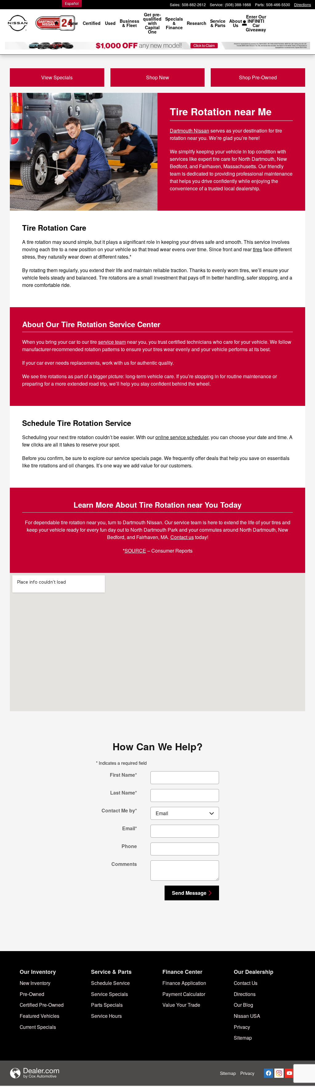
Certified (92, 23)
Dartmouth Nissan (189, 130)
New (73, 23)
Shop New (157, 77)
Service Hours (106, 1015)
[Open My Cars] (242, 23)
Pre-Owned (32, 993)
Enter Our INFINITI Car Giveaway (256, 23)
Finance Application (184, 982)
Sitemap (243, 1037)
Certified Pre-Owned (42, 1004)
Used (110, 23)
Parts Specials (107, 1004)
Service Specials (109, 993)
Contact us (182, 537)
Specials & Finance (174, 23)
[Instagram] (279, 1073)
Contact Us (245, 982)
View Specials (57, 77)
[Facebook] (268, 1073)
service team (112, 341)
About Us (235, 23)
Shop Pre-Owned (258, 77)
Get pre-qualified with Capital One (152, 23)
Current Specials (38, 1026)
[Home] (17, 23)
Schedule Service (110, 982)
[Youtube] (289, 1073)
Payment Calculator (183, 993)
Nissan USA (247, 1015)
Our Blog (243, 1004)
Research (196, 23)
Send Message (189, 892)
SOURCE (135, 550)
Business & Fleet (129, 23)
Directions (245, 993)
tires (257, 249)
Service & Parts (217, 23)
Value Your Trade (181, 1004)
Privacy (242, 1026)
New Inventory (35, 982)
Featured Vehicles (39, 1015)
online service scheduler (181, 437)
